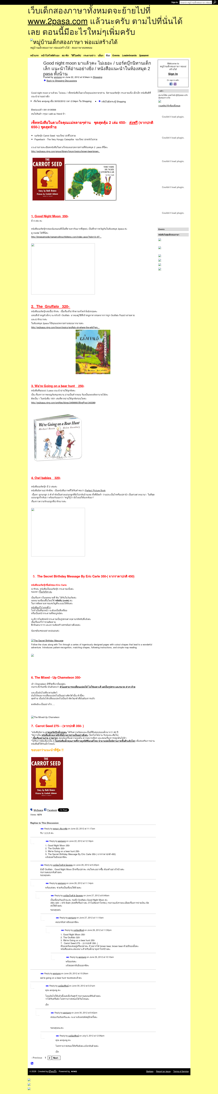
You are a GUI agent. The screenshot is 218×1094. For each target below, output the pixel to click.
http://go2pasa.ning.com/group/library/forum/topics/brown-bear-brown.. (65, 151)
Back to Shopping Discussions (62, 80)
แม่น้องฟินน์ (78, 930)
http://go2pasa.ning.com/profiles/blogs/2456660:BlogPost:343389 (63, 402)
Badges (149, 1071)
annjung (58, 77)
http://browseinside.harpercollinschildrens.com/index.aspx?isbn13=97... (66, 236)
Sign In (174, 2)
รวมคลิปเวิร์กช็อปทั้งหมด (169, 105)
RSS (32, 1063)
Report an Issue (163, 1071)
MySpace (38, 810)
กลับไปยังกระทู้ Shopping (114, 101)
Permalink (42, 828)
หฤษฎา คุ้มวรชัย (60, 828)
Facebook (52, 810)
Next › (56, 1057)
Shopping (97, 77)
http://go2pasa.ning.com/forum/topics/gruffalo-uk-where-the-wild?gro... (65, 327)
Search (214, 2)
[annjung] (35, 70)
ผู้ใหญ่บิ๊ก (53, 1071)
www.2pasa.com (58, 20)
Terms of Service (181, 1071)
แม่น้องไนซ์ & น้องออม (63, 864)
